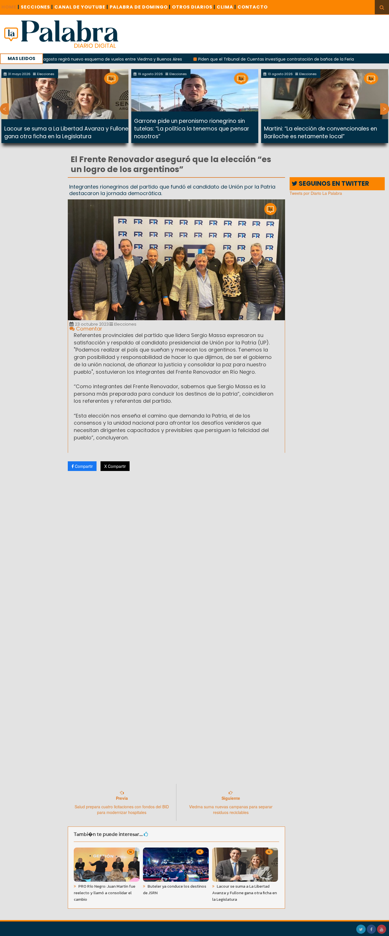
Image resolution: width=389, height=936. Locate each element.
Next (384, 109)
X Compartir (115, 466)
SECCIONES (37, 7)
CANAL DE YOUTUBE (81, 7)
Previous (4, 109)
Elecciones (124, 324)
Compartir (83, 466)
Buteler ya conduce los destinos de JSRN (174, 889)
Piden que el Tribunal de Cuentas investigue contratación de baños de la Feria (251, 59)
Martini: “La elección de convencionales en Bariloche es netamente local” (320, 132)
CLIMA (226, 7)
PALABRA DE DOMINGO (140, 7)
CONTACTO (253, 7)
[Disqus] (176, 551)
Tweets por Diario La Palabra (316, 193)
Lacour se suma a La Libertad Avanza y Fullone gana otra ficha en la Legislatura (66, 132)
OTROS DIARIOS (193, 7)
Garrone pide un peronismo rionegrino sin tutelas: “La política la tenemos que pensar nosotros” (191, 128)
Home (10, 7)
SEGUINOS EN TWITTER (333, 183)
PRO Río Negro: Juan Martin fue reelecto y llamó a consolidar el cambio (104, 892)
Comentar (88, 328)
